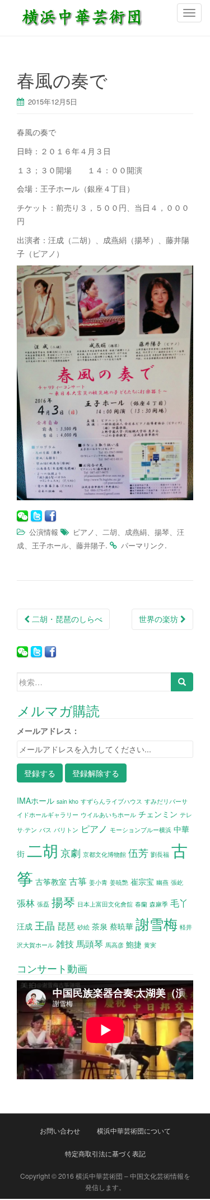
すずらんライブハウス (111, 801)
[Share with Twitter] (36, 515)
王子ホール (50, 545)
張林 (26, 902)
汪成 (24, 926)
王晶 (45, 925)
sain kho (67, 801)
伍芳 (138, 852)
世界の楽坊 (159, 618)
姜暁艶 (119, 882)
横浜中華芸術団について (134, 1130)
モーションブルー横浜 (140, 830)
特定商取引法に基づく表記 (105, 1153)
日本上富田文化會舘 (105, 904)
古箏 (78, 881)
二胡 (109, 532)
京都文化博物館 (104, 854)
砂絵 (83, 927)
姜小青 (98, 882)
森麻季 (159, 904)
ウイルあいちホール (108, 814)
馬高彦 (114, 945)
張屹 (177, 882)
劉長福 (160, 854)
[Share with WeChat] (22, 515)
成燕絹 (136, 532)
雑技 (65, 943)
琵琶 (66, 925)
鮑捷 (134, 944)
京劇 (70, 852)
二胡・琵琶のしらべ (66, 618)
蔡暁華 (121, 926)
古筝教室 (51, 881)
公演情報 (43, 532)
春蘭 (141, 904)
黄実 (150, 945)
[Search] (182, 681)
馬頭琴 (89, 943)
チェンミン (158, 813)
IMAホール (35, 800)
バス (45, 830)
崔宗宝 (142, 881)
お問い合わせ (60, 1130)
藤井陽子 (90, 545)
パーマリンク (143, 545)
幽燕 (162, 882)
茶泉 (100, 926)
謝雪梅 (157, 923)
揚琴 (162, 532)
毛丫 (179, 902)
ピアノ (84, 532)
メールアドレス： (48, 730)
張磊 (43, 904)
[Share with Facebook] (50, 515)
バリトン (66, 830)
